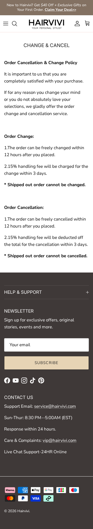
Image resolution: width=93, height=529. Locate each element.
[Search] (17, 23)
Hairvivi (23, 511)
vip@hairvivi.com (59, 440)
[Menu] (5, 23)
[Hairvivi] (46, 23)
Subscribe (47, 362)
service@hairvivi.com (55, 406)
